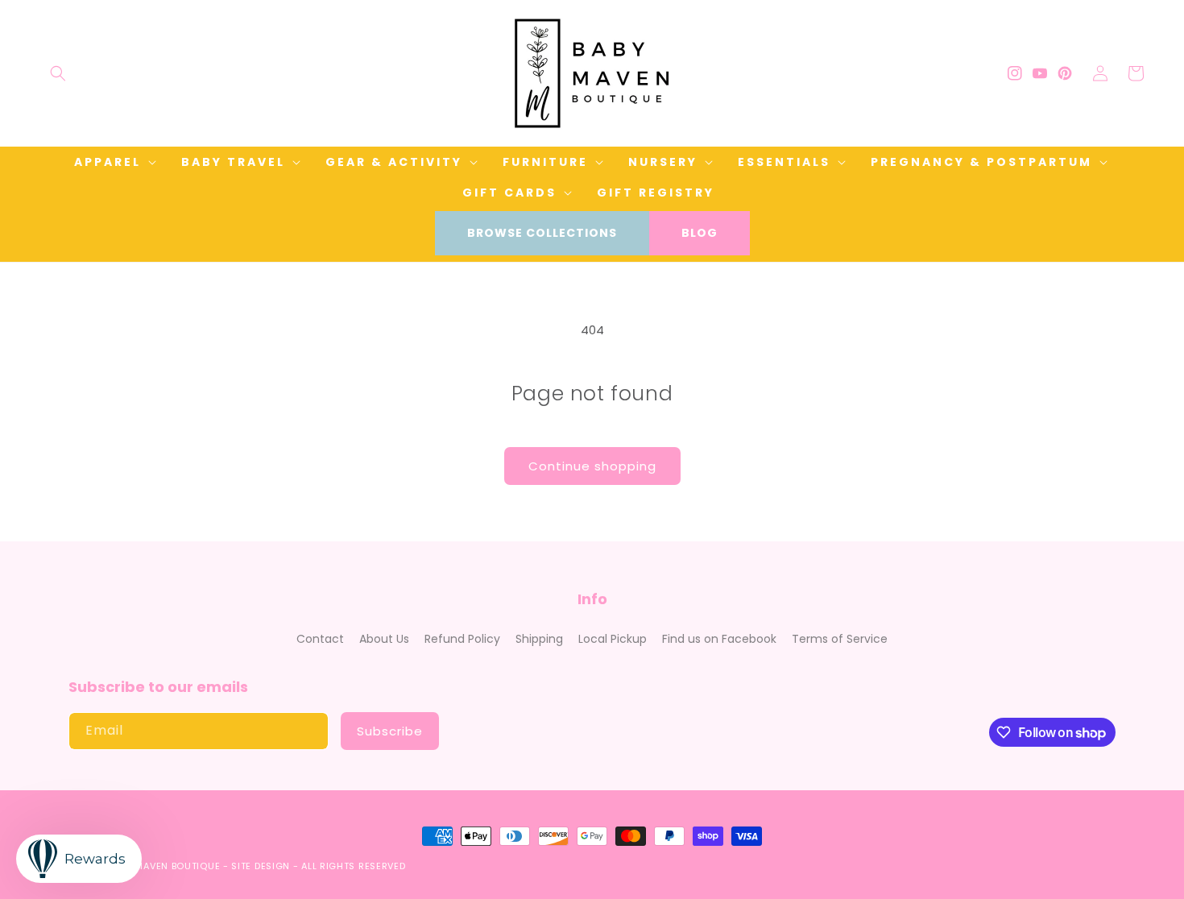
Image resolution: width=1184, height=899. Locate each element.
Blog (699, 233)
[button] (58, 73)
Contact (320, 639)
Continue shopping (592, 466)
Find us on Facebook (719, 639)
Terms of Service (840, 639)
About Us (384, 639)
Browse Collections (542, 233)
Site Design (260, 866)
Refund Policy (462, 639)
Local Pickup (612, 639)
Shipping (539, 639)
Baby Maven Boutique (164, 866)
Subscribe (390, 731)
